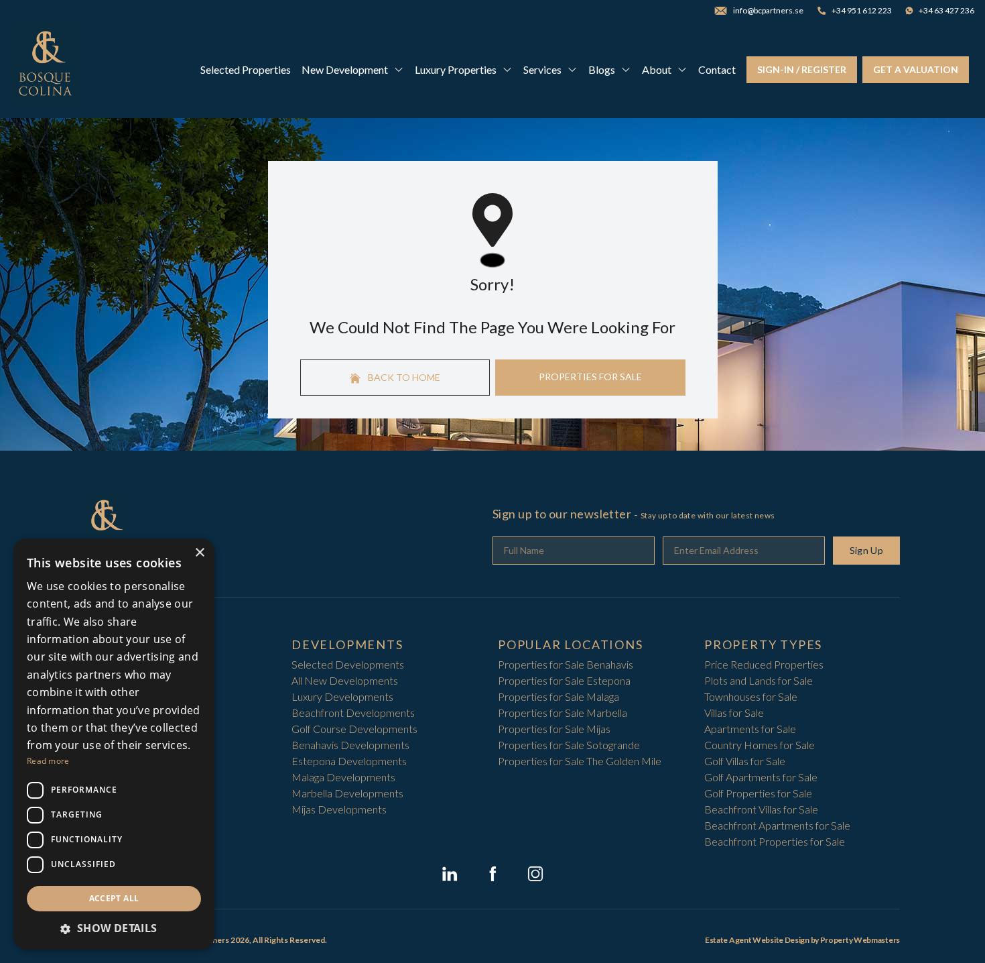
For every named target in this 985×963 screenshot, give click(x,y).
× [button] (199, 553)
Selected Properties (245, 69)
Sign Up (866, 550)
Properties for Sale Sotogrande (569, 744)
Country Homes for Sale (759, 744)
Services (542, 69)
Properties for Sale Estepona (564, 680)
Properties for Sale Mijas (554, 728)
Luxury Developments (342, 696)
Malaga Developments (343, 777)
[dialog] (113, 744)
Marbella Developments (347, 793)
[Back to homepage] (45, 69)
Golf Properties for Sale (758, 793)
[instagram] (535, 873)
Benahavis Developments (350, 744)
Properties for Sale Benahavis (565, 664)
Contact (717, 69)
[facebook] (492, 873)
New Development (345, 69)
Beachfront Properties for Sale (774, 841)
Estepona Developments (349, 760)
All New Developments (344, 680)
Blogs (601, 69)
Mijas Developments (339, 809)
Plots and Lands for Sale (758, 680)
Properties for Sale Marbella (562, 712)
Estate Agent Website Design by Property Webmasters (802, 940)
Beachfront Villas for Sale (761, 809)
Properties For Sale (590, 376)
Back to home (403, 377)
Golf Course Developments (354, 728)
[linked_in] (450, 873)
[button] (114, 928)
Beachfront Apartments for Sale (777, 825)
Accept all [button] (114, 898)
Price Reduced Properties (764, 664)
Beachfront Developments (353, 712)
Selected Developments (347, 664)
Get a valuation (915, 69)
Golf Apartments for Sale (760, 777)
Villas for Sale (734, 712)
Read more (48, 761)
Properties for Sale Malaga (558, 696)
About (656, 69)
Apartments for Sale (750, 728)
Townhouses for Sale (750, 696)
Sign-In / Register (801, 69)
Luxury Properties (456, 69)
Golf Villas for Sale (744, 760)
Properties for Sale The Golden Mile (579, 760)
